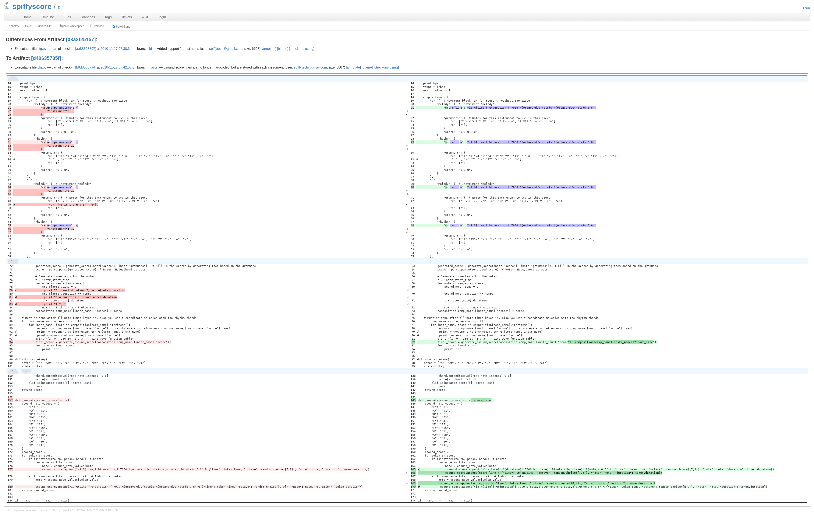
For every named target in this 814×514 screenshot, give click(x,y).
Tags (108, 17)
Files (67, 17)
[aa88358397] (85, 48)
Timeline (47, 17)
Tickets (126, 17)
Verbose (99, 26)
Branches (88, 17)
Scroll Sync (123, 26)
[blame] (282, 48)
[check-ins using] (301, 48)
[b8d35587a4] (85, 67)
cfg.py (42, 48)
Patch (28, 26)
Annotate (14, 26)
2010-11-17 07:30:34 (116, 48)
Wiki (144, 17)
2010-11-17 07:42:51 (116, 67)
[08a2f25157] (81, 39)
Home (27, 17)
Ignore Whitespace (72, 26)
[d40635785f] (46, 58)
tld (150, 48)
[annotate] (268, 48)
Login (806, 8)
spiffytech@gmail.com (225, 48)
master (153, 67)
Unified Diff (45, 26)
